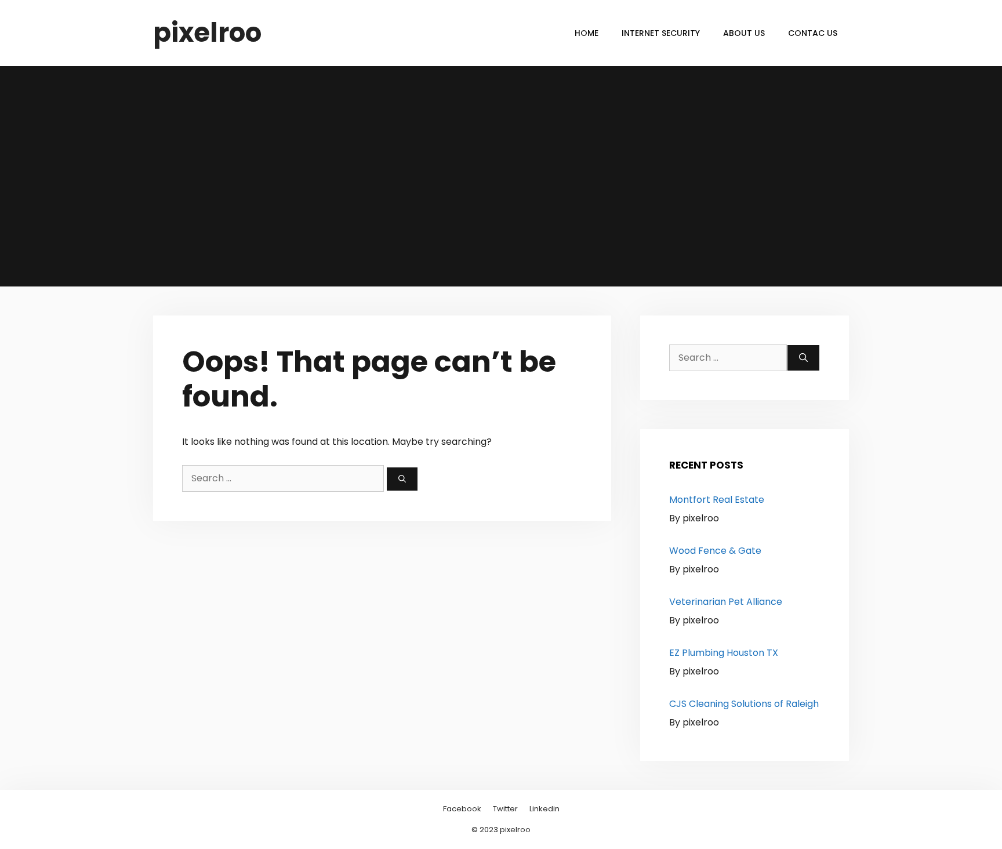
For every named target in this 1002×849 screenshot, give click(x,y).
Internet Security (661, 33)
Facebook (462, 808)
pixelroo (207, 32)
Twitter (505, 808)
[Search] (402, 479)
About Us (744, 33)
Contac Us (812, 33)
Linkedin (544, 808)
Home (586, 33)
